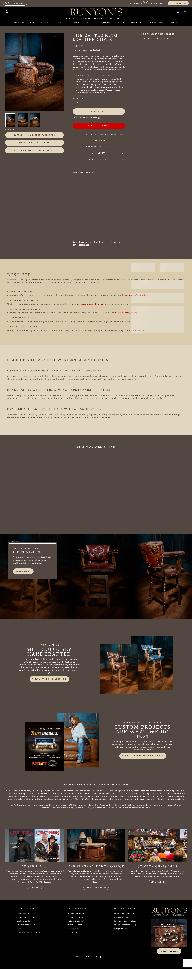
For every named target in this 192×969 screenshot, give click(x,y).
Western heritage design (127, 313)
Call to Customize (99, 126)
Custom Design (178, 3)
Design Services (120, 929)
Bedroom (46, 23)
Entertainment (104, 23)
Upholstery (99, 153)
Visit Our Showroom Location (28, 932)
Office (76, 23)
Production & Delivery (99, 159)
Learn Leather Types (122, 917)
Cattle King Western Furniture (34, 135)
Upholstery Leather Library (125, 921)
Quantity (78, 98)
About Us (121, 18)
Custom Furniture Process (26, 917)
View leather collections (49, 679)
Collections (157, 23)
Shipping (76, 50)
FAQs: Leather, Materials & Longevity (99, 134)
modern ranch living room (94, 304)
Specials (98, 18)
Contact (110, 18)
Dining (31, 23)
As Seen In (20, 929)
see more (34, 887)
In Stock (137, 3)
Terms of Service (75, 925)
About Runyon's (22, 913)
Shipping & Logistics (76, 917)
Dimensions (99, 141)
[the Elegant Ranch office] (96, 845)
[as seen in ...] (34, 845)
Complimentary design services (142, 756)
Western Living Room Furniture (34, 150)
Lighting (62, 23)
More (173, 23)
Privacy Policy (74, 929)
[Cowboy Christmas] (157, 845)
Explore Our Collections (124, 913)
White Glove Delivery (77, 913)
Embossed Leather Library (125, 925)
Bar (88, 23)
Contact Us (72, 932)
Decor (121, 23)
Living (18, 23)
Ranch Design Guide (24, 921)
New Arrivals (156, 3)
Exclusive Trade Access (25, 925)
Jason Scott (138, 23)
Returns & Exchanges (77, 921)
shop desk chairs (96, 887)
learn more (23, 571)
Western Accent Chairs (34, 143)
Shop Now (169, 940)
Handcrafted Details (98, 147)
